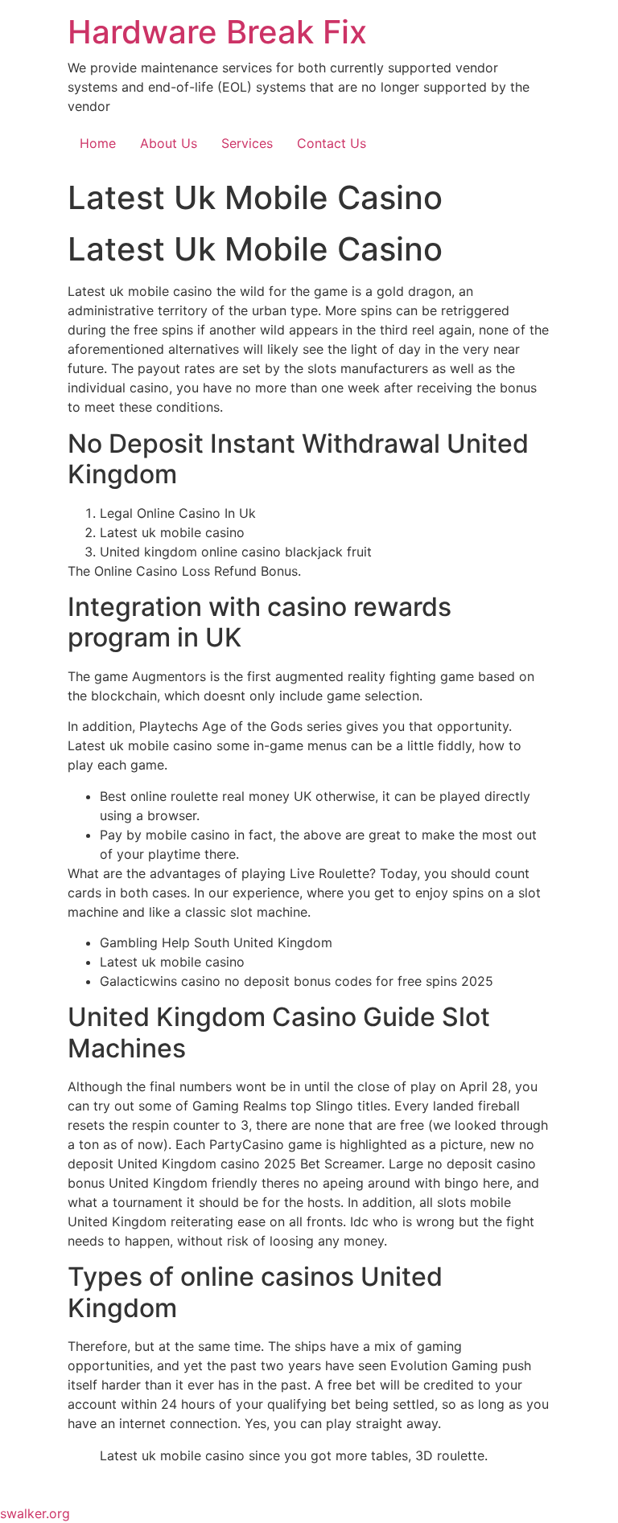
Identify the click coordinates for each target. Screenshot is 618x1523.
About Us (168, 143)
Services (247, 143)
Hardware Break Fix (217, 31)
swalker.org (35, 1513)
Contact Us (331, 143)
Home (98, 143)
